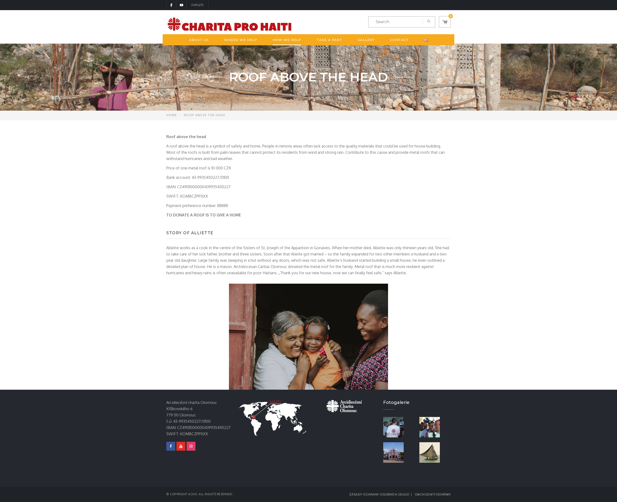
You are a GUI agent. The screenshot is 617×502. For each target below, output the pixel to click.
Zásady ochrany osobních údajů (379, 494)
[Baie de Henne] (399, 452)
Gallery (366, 40)
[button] (445, 21)
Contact (399, 40)
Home (171, 115)
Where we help (240, 40)
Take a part (329, 40)
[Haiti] (435, 452)
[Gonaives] (435, 426)
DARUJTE (197, 5)
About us (199, 40)
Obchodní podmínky (433, 494)
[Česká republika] (399, 426)
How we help (287, 40)
